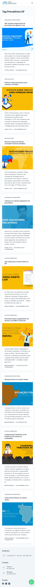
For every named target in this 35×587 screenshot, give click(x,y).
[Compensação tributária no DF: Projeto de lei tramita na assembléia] (17, 452)
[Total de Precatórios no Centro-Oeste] (17, 514)
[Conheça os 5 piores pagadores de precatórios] (17, 217)
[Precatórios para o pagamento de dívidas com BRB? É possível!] (17, 334)
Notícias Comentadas (11, 258)
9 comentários (9, 367)
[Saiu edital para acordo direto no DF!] (17, 277)
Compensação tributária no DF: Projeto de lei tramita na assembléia (16, 436)
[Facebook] (3, 584)
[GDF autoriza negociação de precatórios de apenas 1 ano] (17, 39)
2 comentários (9, 539)
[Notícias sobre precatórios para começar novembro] (17, 98)
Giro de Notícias (9, 79)
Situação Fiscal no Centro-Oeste (16, 379)
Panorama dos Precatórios (12, 20)
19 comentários (9, 249)
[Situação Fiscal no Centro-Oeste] (17, 393)
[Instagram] (6, 584)
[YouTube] (9, 584)
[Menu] (32, 3)
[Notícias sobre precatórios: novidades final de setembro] (17, 157)
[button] (31, 581)
